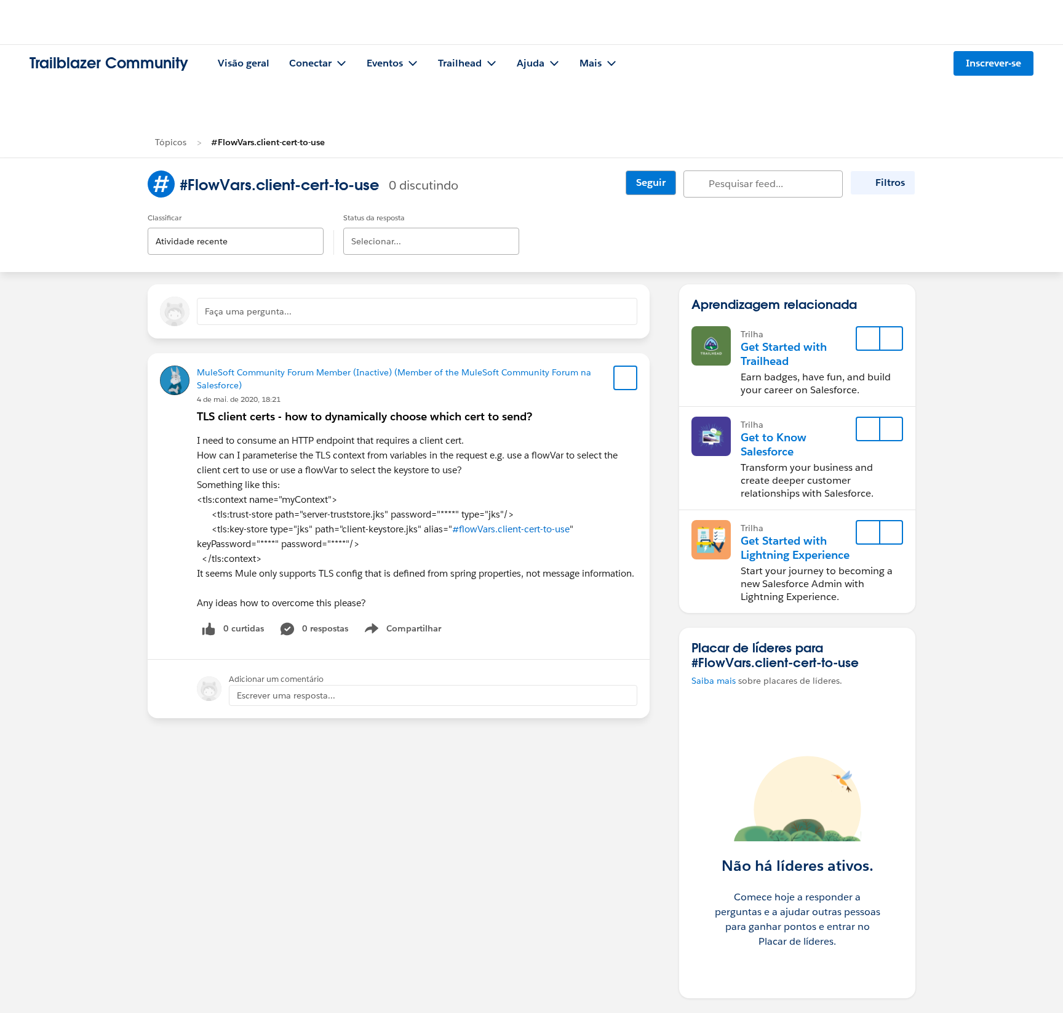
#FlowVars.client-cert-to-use (268, 142)
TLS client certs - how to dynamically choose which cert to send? (364, 416)
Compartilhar (414, 631)
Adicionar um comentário (276, 679)
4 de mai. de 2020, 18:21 (239, 399)
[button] (890, 338)
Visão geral (243, 63)
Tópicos (170, 142)
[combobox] (236, 231)
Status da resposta (374, 217)
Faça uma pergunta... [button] (248, 311)
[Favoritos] (626, 378)
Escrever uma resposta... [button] (286, 695)
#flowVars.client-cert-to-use (511, 529)
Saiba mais (713, 680)
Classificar (164, 217)
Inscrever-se (993, 63)
